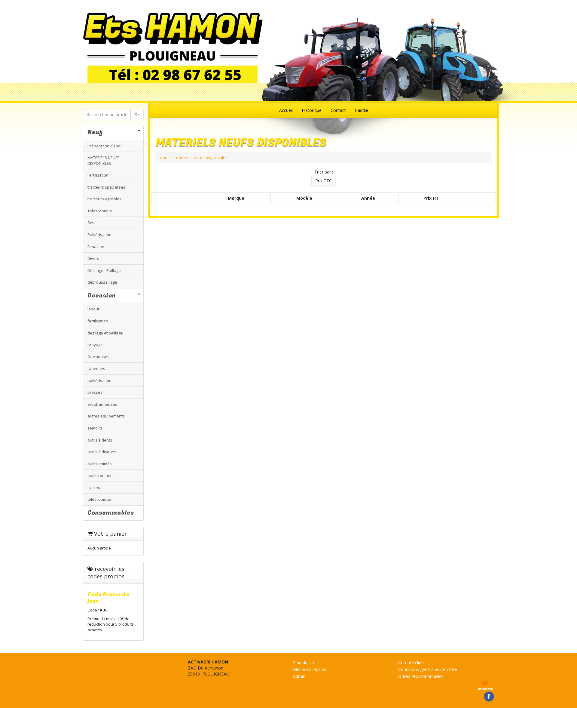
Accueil (286, 110)
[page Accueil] (288, 47)
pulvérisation (99, 380)
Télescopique (99, 211)
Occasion (101, 295)
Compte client (411, 662)
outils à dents (99, 440)
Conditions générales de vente (427, 669)
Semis (93, 222)
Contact (338, 110)
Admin (299, 676)
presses (94, 392)
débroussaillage (102, 282)
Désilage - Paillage (104, 270)
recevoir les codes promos (105, 572)
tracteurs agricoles (104, 199)
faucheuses (98, 356)
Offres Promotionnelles (421, 676)
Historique (312, 110)
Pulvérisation (99, 234)
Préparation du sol (104, 146)
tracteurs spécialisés (106, 187)
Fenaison (95, 246)
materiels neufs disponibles (201, 157)
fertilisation (97, 321)
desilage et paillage (105, 333)
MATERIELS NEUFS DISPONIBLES (103, 160)
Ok (137, 114)
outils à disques (101, 451)
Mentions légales (309, 669)
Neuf (94, 132)
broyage (95, 344)
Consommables (110, 512)
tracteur (94, 487)
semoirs (94, 428)
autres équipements (106, 416)
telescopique (99, 499)
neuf (164, 157)
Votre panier (110, 533)
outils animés (99, 463)
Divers (93, 258)
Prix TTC (323, 180)
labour (93, 309)
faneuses (96, 368)
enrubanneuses (102, 404)
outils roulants (100, 475)
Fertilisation (97, 175)
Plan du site (304, 662)
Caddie (361, 110)
